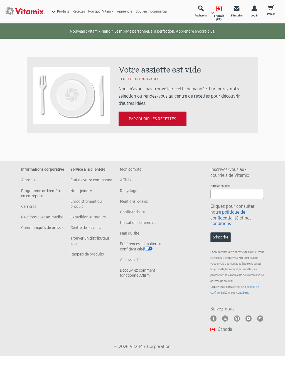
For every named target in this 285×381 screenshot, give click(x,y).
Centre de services (85, 227)
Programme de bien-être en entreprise (41, 193)
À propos (28, 179)
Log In (254, 15)
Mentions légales (134, 201)
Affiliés (125, 179)
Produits (63, 11)
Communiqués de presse (42, 227)
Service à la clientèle (87, 169)
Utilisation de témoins (138, 222)
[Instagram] (260, 318)
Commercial (159, 11)
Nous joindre (81, 190)
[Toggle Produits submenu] (53, 11)
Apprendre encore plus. (195, 31)
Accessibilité (130, 259)
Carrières (28, 206)
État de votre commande (91, 179)
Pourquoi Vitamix (100, 11)
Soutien (141, 11)
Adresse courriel (220, 186)
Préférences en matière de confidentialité (141, 246)
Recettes (79, 11)
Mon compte (130, 169)
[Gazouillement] (225, 318)
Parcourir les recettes (152, 118)
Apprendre (124, 11)
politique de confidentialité (227, 215)
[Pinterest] (237, 318)
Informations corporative (42, 169)
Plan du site (129, 233)
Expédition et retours (88, 217)
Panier (271, 14)
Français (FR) (219, 17)
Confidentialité (132, 211)
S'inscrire (236, 15)
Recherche (201, 15)
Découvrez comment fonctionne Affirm (137, 273)
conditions (220, 223)
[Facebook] (213, 318)
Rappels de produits (87, 254)
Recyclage (128, 190)
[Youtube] (248, 318)
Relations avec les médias (42, 217)
